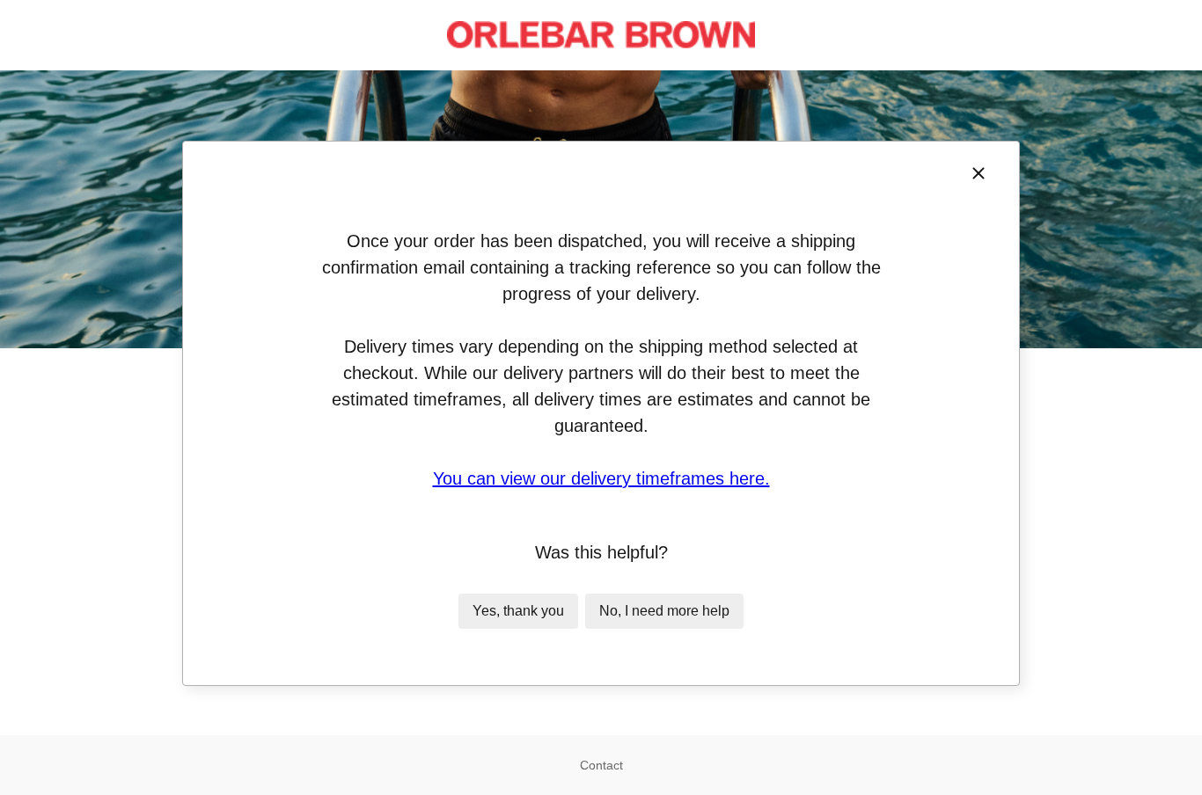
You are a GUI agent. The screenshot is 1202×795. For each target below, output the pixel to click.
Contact (601, 765)
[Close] (978, 173)
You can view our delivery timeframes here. (601, 478)
